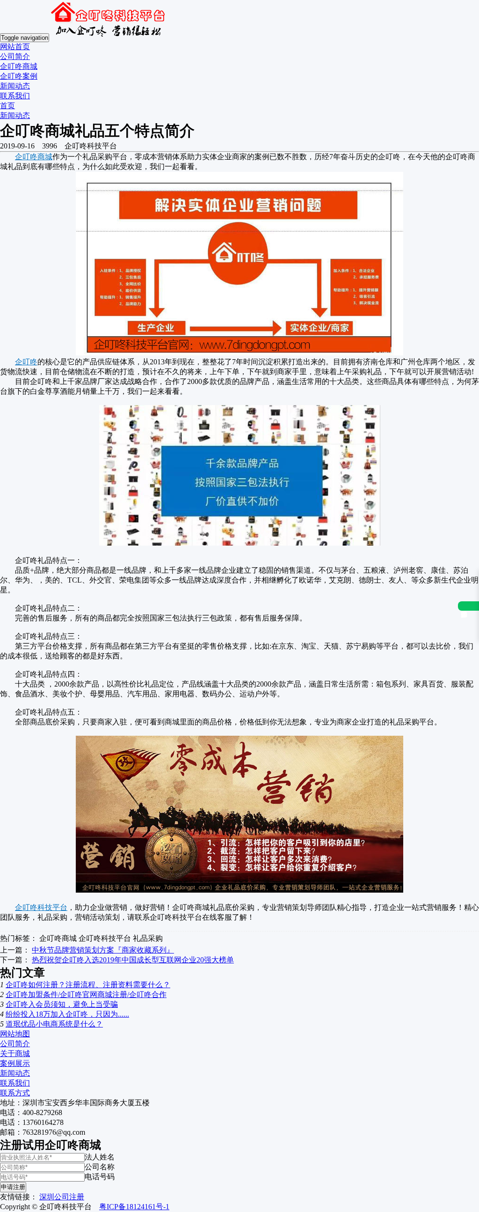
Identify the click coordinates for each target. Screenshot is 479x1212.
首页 (7, 106)
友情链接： (18, 1197)
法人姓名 (100, 1157)
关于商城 (15, 1053)
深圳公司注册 (61, 1197)
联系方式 (15, 1093)
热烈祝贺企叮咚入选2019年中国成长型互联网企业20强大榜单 (133, 960)
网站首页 (15, 47)
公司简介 (15, 56)
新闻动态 (15, 86)
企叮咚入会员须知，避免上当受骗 (62, 1004)
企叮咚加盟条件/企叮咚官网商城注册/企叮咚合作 (86, 994)
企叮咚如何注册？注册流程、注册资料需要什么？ (88, 985)
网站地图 (15, 1034)
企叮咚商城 (18, 66)
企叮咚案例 (18, 76)
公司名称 (100, 1167)
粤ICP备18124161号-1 (134, 1207)
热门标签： (18, 938)
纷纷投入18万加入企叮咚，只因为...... (67, 1014)
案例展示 (15, 1063)
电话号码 (100, 1177)
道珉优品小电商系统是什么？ (54, 1024)
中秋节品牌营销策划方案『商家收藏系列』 (103, 950)
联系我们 (15, 96)
